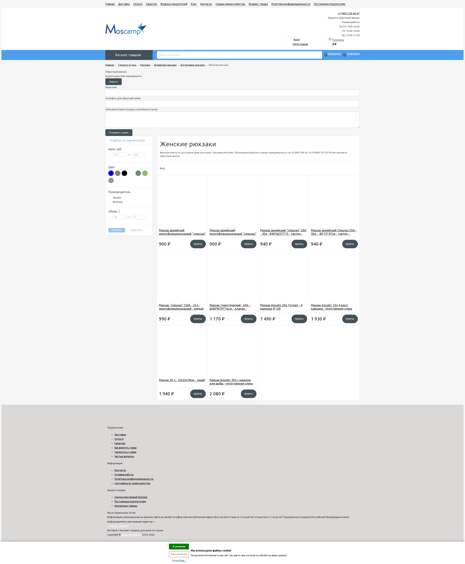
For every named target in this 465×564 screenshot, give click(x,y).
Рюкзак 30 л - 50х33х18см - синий (182, 380)
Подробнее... (179, 560)
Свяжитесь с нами (125, 452)
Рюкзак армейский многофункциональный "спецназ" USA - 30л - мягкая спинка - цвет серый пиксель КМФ (233, 235)
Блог (194, 4)
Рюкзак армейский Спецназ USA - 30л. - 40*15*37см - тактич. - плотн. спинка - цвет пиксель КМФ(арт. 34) (334, 235)
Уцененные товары (125, 505)
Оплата (137, 4)
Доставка (124, 4)
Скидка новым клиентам (230, 4)
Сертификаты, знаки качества (132, 483)
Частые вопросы (124, 456)
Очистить (136, 230)
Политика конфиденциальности (290, 4)
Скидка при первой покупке (130, 497)
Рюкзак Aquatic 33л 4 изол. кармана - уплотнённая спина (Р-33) (331, 309)
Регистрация (300, 44)
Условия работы (124, 474)
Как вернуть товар (125, 447)
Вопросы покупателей (174, 4)
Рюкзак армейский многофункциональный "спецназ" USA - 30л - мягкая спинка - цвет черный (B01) (182, 235)
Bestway (118, 201)
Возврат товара (258, 4)
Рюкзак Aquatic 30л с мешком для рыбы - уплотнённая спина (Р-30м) (231, 383)
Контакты (206, 4)
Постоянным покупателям (329, 4)
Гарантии (151, 4)
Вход (297, 39)
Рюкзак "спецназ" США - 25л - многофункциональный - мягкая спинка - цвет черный (181, 309)
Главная (110, 4)
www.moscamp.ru (131, 534)
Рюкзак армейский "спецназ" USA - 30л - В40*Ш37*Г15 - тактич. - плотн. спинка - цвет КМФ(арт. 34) (283, 235)
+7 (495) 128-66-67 (349, 13)
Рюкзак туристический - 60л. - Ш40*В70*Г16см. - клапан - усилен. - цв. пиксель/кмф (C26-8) (232, 309)
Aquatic (117, 197)
